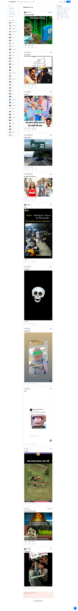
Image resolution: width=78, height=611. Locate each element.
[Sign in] (65, 2)
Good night (26, 269)
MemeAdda (12, 1)
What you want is (27, 137)
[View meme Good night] (38, 295)
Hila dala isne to (27, 551)
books (26, 197)
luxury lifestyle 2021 (60, 13)
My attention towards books (30, 176)
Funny (25, 391)
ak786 (27, 508)
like (61, 11)
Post (69, 1)
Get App (21, 1)
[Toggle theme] (60, 2)
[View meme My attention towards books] (38, 187)
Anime (63, 15)
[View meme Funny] (38, 417)
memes (29, 128)
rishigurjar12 (28, 266)
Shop (28, 1)
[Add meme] (75, 608)
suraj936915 (28, 548)
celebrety (33, 541)
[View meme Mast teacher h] (38, 70)
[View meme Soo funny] (38, 477)
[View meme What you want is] (38, 152)
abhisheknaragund (29, 173)
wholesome (33, 84)
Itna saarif (26, 94)
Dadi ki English (27, 331)
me (28, 197)
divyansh (27, 328)
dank (29, 45)
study (29, 84)
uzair (27, 448)
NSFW (33, 1)
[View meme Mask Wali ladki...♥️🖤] (38, 30)
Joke (66, 15)
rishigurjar (26, 321)
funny (32, 45)
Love (68, 9)
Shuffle (18, 1)
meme (26, 45)
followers (58, 15)
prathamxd (28, 204)
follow (65, 9)
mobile (32, 197)
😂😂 (25, 207)
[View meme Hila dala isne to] (38, 569)
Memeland (25, 1)
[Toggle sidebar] (8, 2)
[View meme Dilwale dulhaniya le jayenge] (38, 526)
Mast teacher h (27, 54)
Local (31, 1)
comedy (26, 259)
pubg (35, 197)
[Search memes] (62, 2)
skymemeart (28, 91)
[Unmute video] (51, 257)
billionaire (65, 11)
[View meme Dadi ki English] (38, 357)
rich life (58, 18)
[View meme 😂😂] (38, 233)
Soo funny (26, 451)
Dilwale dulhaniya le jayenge (30, 511)
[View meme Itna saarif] (38, 111)
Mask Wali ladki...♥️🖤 (29, 14)
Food (65, 13)
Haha (58, 9)
